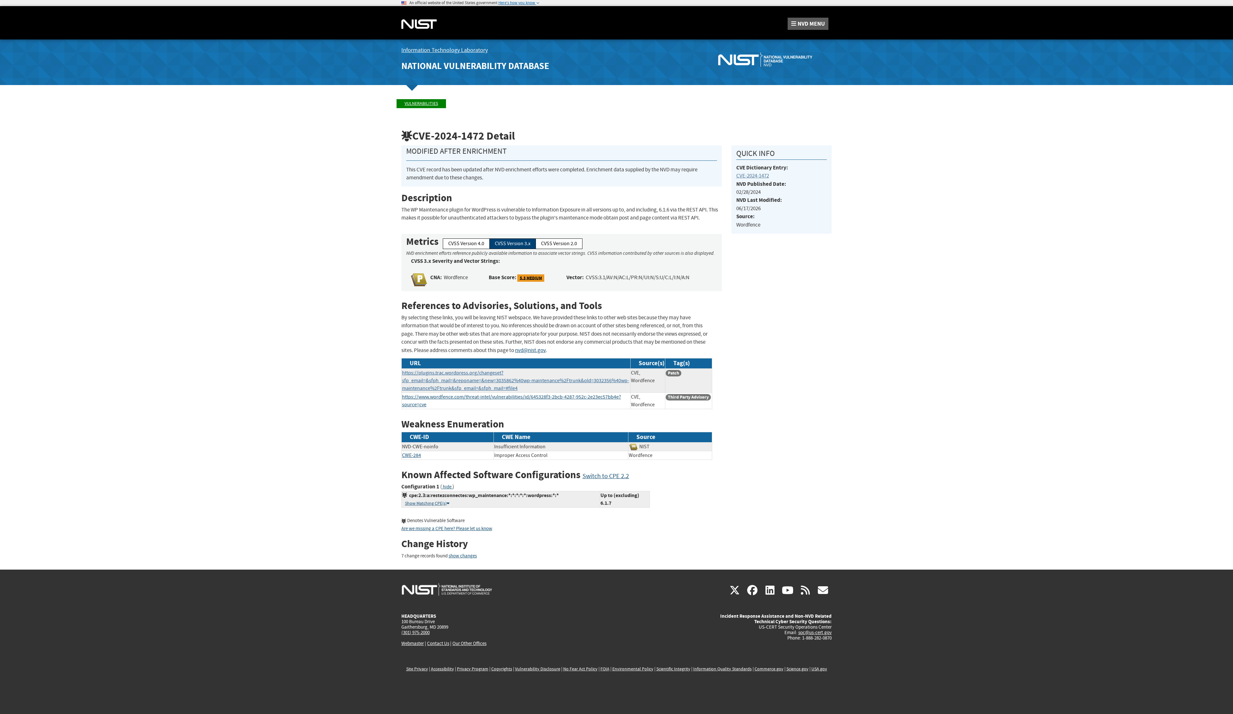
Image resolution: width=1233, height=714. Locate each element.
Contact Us (438, 643)
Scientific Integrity (673, 669)
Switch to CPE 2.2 (605, 476)
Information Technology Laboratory (444, 50)
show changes (463, 556)
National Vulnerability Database (475, 66)
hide (447, 487)
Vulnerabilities (421, 103)
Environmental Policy (632, 669)
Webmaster (412, 643)
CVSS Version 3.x (512, 243)
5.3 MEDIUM (531, 277)
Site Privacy (417, 669)
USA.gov (819, 669)
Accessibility (442, 669)
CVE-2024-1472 (752, 175)
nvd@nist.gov (530, 350)
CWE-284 (411, 455)
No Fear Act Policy (580, 669)
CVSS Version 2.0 (559, 243)
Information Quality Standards (722, 669)
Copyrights (501, 669)
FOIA (604, 669)
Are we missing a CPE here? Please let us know (446, 529)
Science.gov (797, 669)
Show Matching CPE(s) (426, 503)
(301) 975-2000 (415, 632)
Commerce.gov (769, 669)
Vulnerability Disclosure (537, 669)
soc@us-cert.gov (815, 632)
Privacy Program (472, 669)
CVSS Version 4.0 (466, 243)
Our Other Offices (469, 643)
